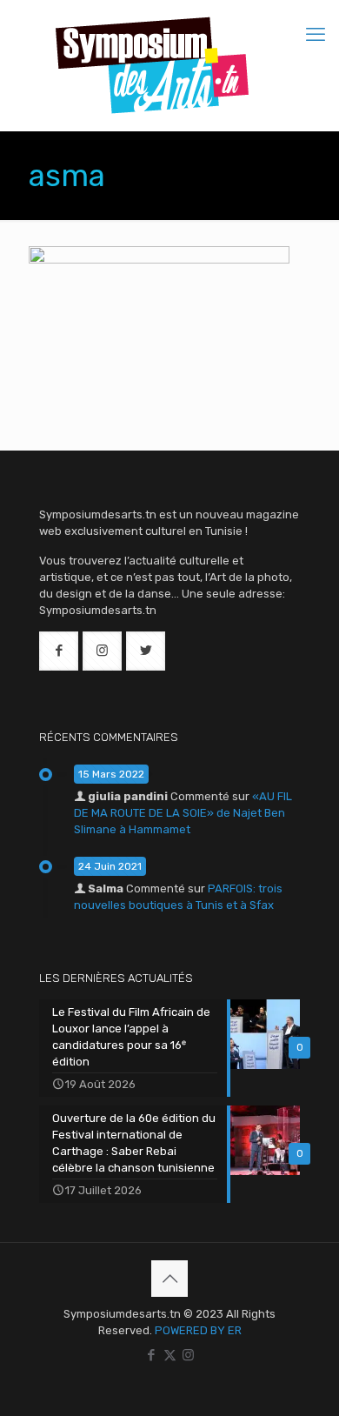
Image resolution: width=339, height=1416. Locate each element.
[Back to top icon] (169, 1278)
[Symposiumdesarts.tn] (152, 65)
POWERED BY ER (198, 1330)
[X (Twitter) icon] (169, 1355)
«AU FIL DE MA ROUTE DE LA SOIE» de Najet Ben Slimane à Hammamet (183, 813)
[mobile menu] (315, 35)
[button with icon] (58, 651)
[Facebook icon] (151, 1355)
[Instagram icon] (188, 1355)
